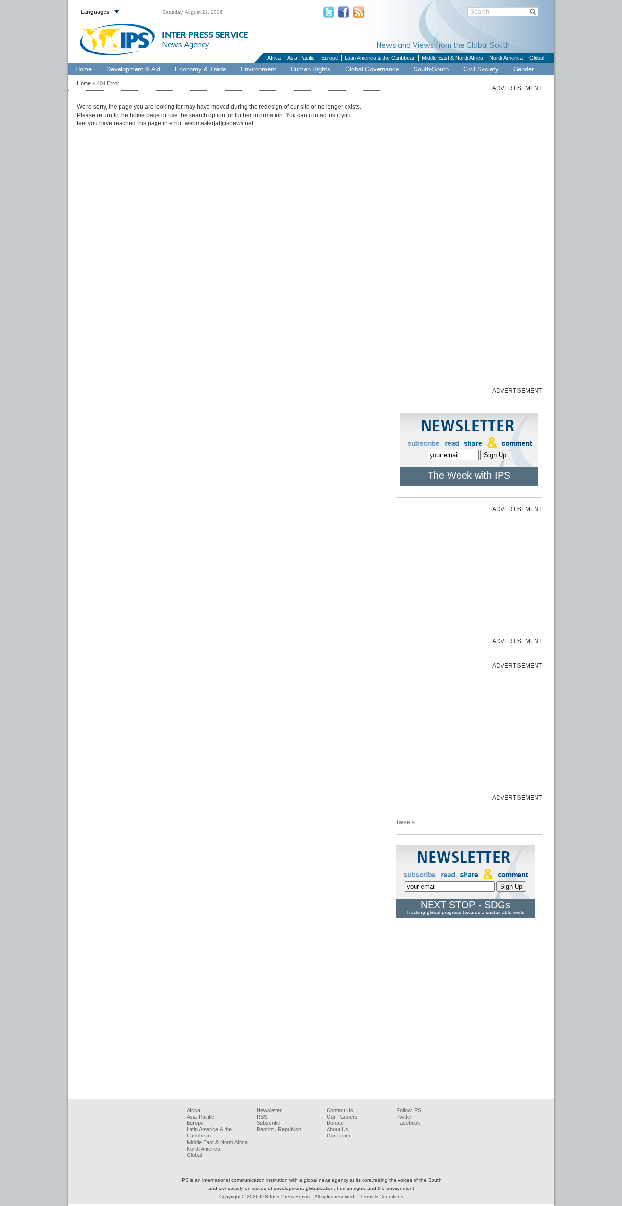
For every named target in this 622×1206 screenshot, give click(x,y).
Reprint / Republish (279, 1129)
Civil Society (481, 69)
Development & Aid (133, 69)
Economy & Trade (200, 69)
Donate (335, 1123)
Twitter (404, 1117)
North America (506, 58)
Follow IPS (409, 1110)
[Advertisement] (469, 238)
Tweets (405, 822)
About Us (337, 1129)
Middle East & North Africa (452, 58)
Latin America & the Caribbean (380, 58)
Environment (258, 69)
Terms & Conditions (381, 1196)
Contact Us (340, 1110)
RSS (262, 1117)
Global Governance (372, 69)
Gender (523, 69)
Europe (329, 58)
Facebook (408, 1123)
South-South (431, 69)
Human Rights (310, 69)
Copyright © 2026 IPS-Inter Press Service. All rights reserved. (288, 1196)
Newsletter (269, 1110)
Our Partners (342, 1117)
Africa (274, 58)
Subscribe (268, 1123)
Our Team (338, 1135)
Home (83, 69)
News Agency (185, 44)
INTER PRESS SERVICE (205, 35)
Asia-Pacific (301, 58)
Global (536, 58)
